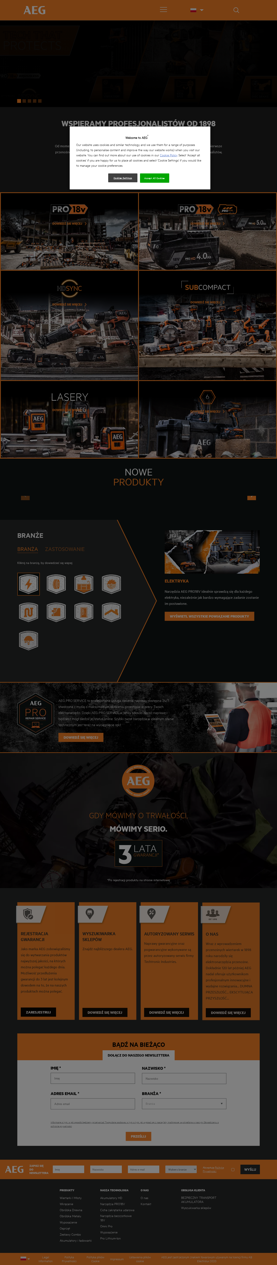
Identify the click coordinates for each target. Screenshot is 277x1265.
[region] (140, 157)
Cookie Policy (168, 155)
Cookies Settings (123, 177)
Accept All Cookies (154, 178)
